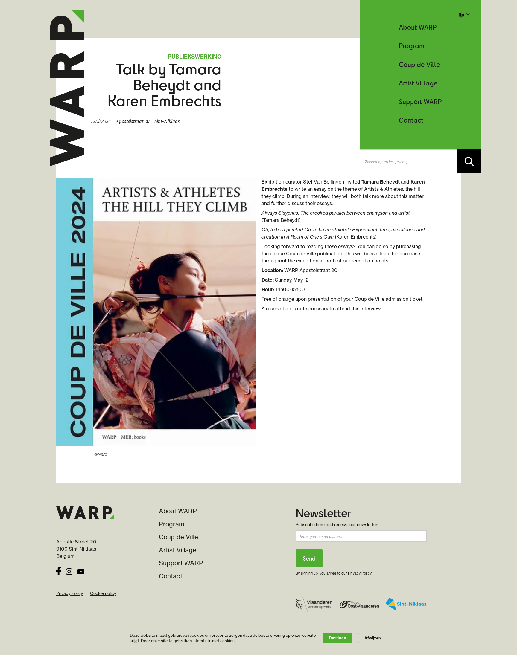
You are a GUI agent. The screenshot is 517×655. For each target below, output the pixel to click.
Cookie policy (103, 593)
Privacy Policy (69, 593)
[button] (464, 14)
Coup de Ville (419, 64)
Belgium (65, 556)
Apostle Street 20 (76, 542)
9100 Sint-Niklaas (76, 549)
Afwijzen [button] (372, 638)
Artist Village (418, 83)
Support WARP (420, 101)
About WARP (418, 27)
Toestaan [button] (337, 637)
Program (412, 45)
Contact (411, 120)
